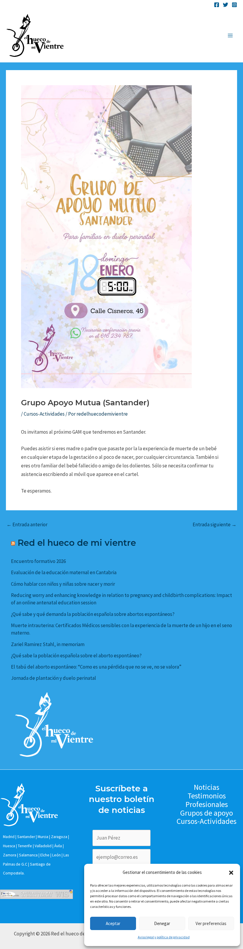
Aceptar (113, 923)
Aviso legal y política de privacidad (164, 937)
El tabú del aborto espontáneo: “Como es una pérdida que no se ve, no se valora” (96, 667)
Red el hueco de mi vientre (76, 543)
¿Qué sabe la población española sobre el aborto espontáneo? (76, 655)
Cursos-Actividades (44, 414)
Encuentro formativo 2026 (38, 561)
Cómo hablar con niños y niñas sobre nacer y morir (63, 584)
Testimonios (207, 796)
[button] (231, 873)
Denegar (162, 923)
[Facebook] (216, 4)
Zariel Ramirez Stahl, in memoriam (47, 644)
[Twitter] (225, 4)
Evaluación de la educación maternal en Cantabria (63, 572)
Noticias (206, 787)
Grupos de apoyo (206, 813)
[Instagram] (234, 4)
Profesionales (207, 804)
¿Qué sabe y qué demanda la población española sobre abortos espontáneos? (93, 614)
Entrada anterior (27, 524)
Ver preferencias (211, 923)
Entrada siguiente (214, 524)
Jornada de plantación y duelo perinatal (53, 678)
